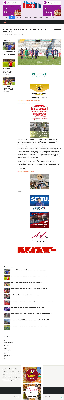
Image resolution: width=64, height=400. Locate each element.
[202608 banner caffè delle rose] (32, 391)
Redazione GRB (7, 34)
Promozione (28, 17)
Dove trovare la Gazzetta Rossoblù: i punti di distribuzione (25, 294)
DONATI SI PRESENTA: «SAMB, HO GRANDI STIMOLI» (30, 103)
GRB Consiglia (7, 348)
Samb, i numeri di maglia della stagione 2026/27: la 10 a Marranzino (27, 307)
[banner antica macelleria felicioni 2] (39, 112)
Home (5, 17)
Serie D (5, 358)
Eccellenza (19, 17)
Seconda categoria (8, 355)
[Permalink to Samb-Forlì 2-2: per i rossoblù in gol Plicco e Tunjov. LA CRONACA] (9, 81)
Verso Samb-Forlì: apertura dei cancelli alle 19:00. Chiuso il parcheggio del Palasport (31, 313)
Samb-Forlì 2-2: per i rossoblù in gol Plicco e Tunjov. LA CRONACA (8, 88)
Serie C (12, 17)
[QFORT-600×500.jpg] (39, 75)
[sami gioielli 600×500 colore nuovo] (39, 129)
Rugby (46, 17)
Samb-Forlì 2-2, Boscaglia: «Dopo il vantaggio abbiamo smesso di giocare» (7, 70)
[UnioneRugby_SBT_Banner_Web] (39, 219)
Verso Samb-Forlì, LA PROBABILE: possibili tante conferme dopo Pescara (29, 288)
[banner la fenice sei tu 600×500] (39, 202)
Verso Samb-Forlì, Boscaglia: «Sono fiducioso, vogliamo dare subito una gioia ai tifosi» (32, 301)
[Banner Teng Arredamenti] (39, 181)
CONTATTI (6, 20)
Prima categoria (38, 17)
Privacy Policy (5, 380)
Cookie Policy (11, 380)
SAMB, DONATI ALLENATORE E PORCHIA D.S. (29, 100)
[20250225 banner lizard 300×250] (39, 91)
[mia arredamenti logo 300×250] (39, 236)
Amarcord (6, 340)
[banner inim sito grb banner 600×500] (12, 8)
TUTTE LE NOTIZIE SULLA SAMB (26, 171)
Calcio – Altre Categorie (9, 342)
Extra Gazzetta (7, 345)
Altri (52, 17)
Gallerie (5, 347)
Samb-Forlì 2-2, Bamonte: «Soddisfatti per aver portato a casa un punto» (9, 53)
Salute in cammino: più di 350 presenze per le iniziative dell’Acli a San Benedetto (30, 319)
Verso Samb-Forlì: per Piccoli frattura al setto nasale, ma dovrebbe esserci (29, 326)
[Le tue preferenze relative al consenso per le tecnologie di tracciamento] (62, 398)
